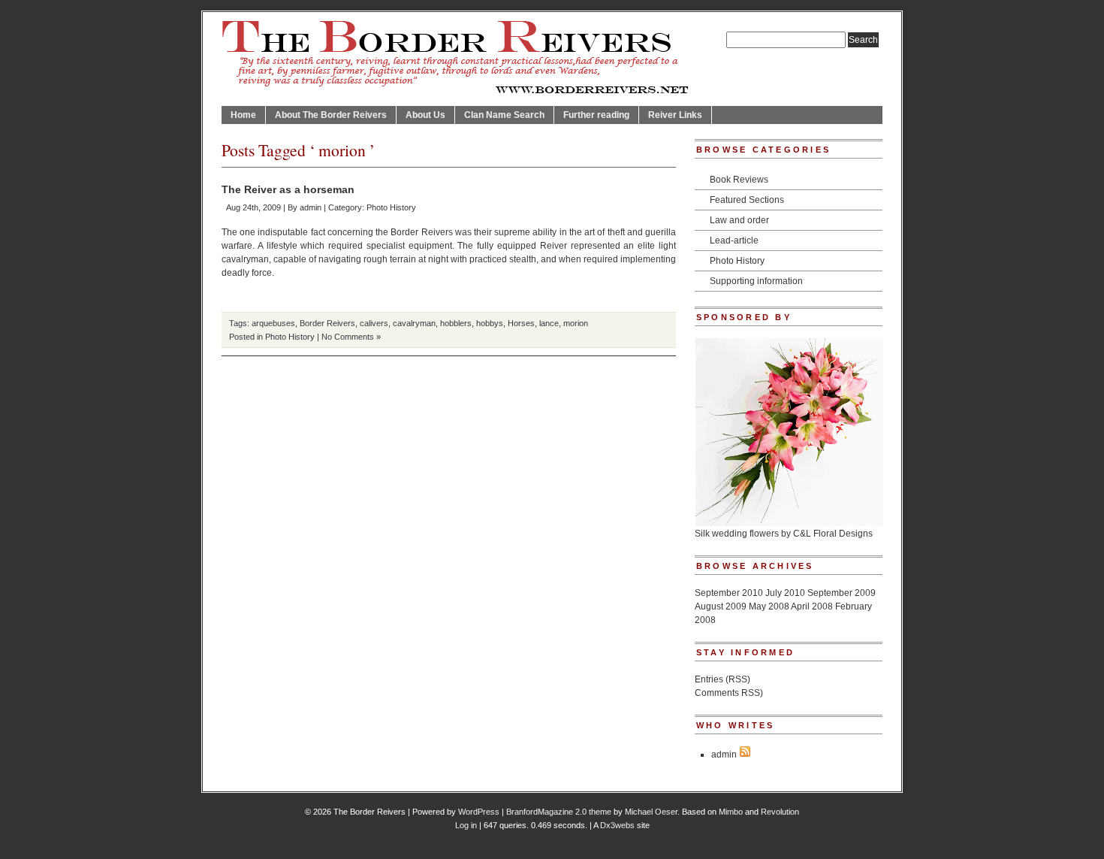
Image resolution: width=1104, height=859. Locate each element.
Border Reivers (327, 323)
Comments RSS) (729, 693)
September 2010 (729, 593)
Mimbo (731, 811)
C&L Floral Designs (833, 533)
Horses (521, 323)
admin (310, 207)
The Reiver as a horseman (288, 189)
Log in (466, 825)
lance (549, 323)
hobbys (489, 323)
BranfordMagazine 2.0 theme (558, 811)
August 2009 (721, 606)
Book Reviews (739, 179)
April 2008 (812, 606)
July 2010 (785, 593)
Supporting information (756, 281)
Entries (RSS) (722, 679)
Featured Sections (747, 200)
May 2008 (769, 606)
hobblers (456, 323)
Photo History (391, 207)
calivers (374, 323)
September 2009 (841, 593)
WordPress (478, 811)
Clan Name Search (504, 115)
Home (243, 115)
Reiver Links (675, 115)
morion (575, 323)
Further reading (596, 115)
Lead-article (734, 240)
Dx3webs (617, 825)
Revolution (780, 811)
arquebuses (273, 323)
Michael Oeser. (652, 811)
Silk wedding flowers (737, 533)
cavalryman (414, 323)
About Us (425, 115)
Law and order (739, 220)
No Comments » (351, 336)
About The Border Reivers (331, 115)
